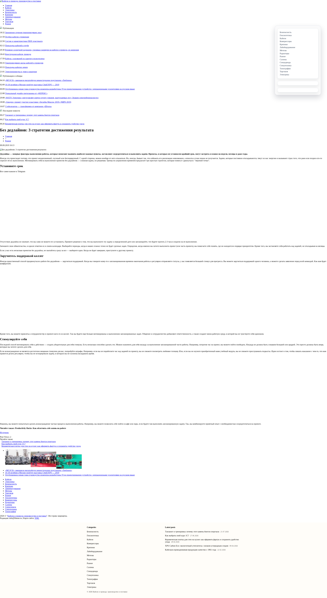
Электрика (9, 10)
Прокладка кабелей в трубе (17, 45)
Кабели (8, 8)
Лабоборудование (13, 17)
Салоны (8, 505)
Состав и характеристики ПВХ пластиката (24, 41)
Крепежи (9, 15)
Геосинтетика (11, 498)
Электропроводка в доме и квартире (21, 72)
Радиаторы (10, 502)
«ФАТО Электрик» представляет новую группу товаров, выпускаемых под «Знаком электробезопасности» (52, 98)
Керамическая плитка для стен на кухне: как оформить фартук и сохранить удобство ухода (44, 124)
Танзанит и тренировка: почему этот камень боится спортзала (32, 115)
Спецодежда (10, 507)
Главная (8, 5)
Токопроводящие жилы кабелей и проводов (24, 63)
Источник (4, 432)
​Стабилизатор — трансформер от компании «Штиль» (28, 106)
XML (37, 518)
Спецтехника (11, 509)
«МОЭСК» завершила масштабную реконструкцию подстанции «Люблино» (38, 80)
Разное (8, 24)
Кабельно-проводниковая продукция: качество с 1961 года (190, 550)
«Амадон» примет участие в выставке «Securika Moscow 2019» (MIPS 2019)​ (38, 102)
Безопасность (11, 12)
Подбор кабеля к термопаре (17, 37)
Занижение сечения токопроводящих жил (23, 32)
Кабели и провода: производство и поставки (27, 516)
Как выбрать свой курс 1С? (17, 119)
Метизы (8, 19)
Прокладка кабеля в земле (16, 67)
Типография (10, 511)
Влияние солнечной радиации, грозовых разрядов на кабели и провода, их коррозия (42, 50)
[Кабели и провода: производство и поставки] (20, 1)
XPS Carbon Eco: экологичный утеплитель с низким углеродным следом (196, 546)
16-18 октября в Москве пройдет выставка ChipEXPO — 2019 (32, 85)
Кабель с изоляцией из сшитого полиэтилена (24, 59)
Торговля (9, 21)
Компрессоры (11, 500)
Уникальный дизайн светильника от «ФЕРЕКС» (26, 93)
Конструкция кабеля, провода (18, 54)
